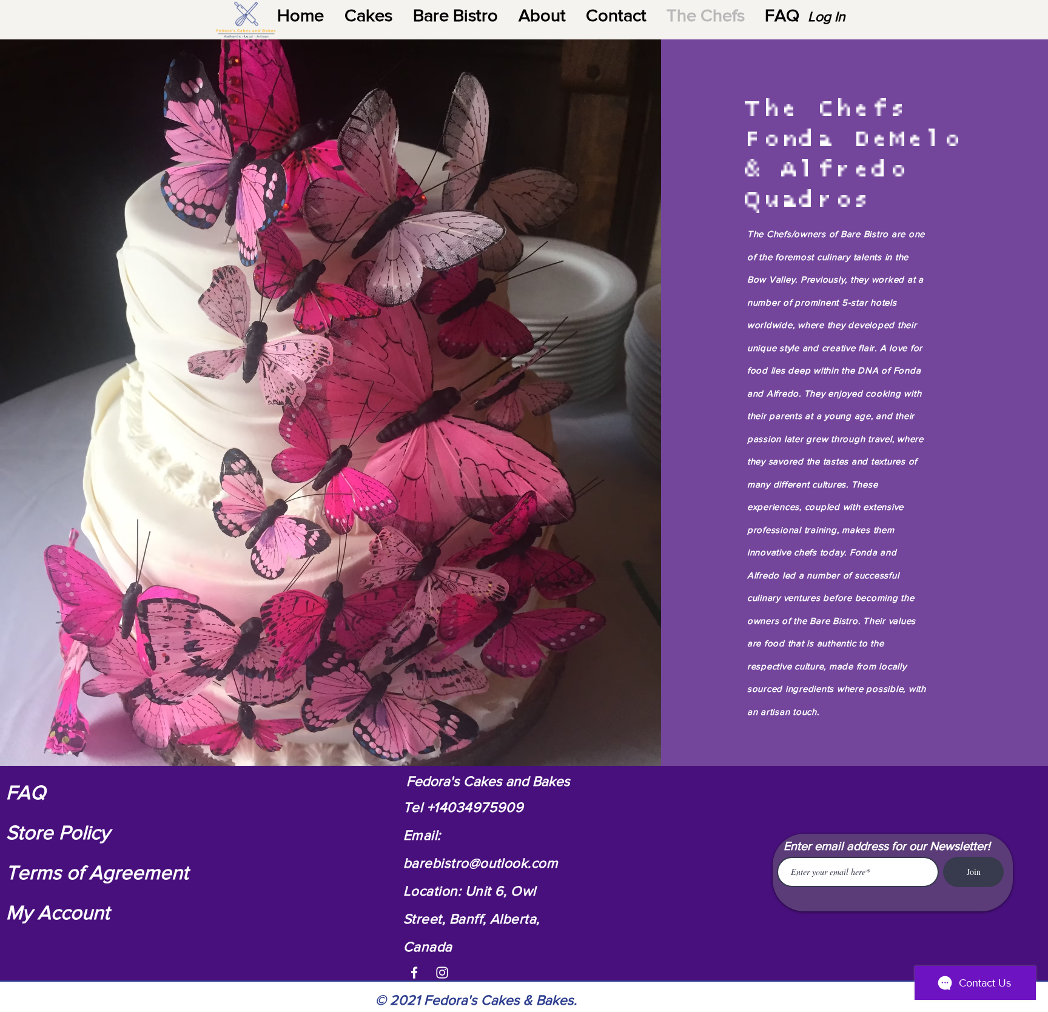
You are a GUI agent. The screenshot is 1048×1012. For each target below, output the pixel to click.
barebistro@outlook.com (480, 863)
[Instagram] (442, 972)
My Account (58, 912)
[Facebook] (414, 972)
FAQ (25, 792)
